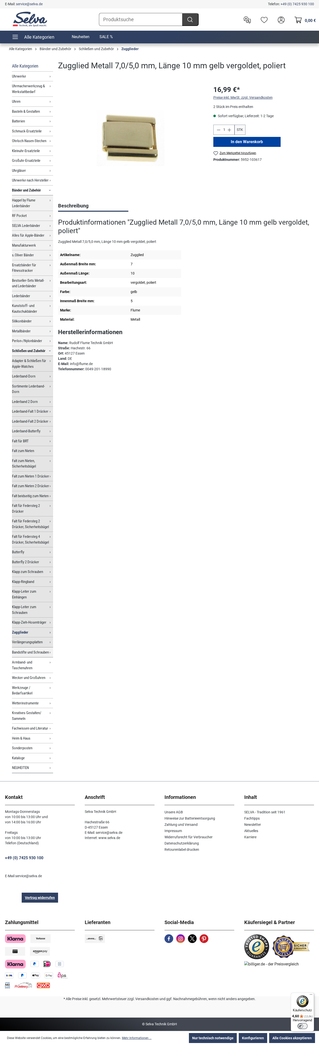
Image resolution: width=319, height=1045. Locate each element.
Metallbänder (21, 331)
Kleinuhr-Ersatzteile (26, 151)
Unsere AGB (173, 812)
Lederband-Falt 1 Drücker (30, 411)
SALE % (106, 36)
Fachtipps (252, 818)
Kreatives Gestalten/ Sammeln (26, 716)
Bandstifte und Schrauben (30, 652)
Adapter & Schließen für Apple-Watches (29, 364)
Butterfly (18, 552)
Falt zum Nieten (23, 451)
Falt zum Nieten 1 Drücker (30, 476)
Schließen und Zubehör (28, 351)
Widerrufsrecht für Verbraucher (188, 837)
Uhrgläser (19, 170)
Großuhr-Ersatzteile (26, 160)
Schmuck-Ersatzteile (27, 131)
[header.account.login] (279, 19)
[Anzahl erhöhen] (229, 130)
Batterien (18, 121)
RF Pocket (19, 215)
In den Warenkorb (247, 141)
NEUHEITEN (20, 767)
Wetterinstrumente (25, 703)
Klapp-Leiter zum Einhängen (24, 594)
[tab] (93, 206)
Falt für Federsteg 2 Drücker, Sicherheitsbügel (30, 524)
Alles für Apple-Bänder (28, 235)
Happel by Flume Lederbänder (23, 203)
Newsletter (252, 825)
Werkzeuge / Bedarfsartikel (22, 690)
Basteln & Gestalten (26, 111)
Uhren (16, 101)
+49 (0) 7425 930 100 (297, 4)
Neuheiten (80, 36)
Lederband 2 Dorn (25, 401)
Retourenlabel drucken (181, 850)
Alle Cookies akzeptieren (292, 1038)
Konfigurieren (253, 1038)
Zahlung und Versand (181, 825)
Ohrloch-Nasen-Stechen (29, 141)
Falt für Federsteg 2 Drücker (26, 508)
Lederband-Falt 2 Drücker (30, 421)
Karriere (250, 837)
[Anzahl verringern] (218, 130)
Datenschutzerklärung (181, 843)
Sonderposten (22, 748)
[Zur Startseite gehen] (30, 19)
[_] (130, 138)
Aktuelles (251, 831)
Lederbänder (21, 296)
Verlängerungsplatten (27, 642)
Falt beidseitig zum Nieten (30, 496)
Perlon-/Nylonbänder (27, 341)
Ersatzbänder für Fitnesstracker (24, 268)
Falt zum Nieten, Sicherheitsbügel (24, 464)
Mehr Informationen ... (137, 1038)
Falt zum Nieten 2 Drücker (30, 486)
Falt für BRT (20, 441)
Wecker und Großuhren (28, 677)
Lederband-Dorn (23, 376)
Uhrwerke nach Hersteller (30, 180)
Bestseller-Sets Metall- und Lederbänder (28, 283)
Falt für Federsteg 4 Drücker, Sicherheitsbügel (30, 539)
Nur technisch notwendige (213, 1038)
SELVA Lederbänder (26, 225)
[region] (130, 138)
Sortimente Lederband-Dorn (28, 389)
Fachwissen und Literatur (30, 728)
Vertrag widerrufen (40, 898)
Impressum (173, 831)
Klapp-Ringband (23, 581)
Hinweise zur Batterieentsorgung (189, 818)
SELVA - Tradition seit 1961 (264, 812)
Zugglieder (20, 632)
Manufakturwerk (24, 245)
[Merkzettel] (262, 19)
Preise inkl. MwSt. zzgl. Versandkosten (243, 97)
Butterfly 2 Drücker (25, 562)
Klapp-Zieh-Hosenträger (29, 622)
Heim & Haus (21, 738)
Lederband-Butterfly (26, 431)
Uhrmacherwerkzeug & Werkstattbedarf (28, 89)
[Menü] (311, 996)
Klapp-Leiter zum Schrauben (24, 610)
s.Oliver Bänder (23, 255)
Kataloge (18, 758)
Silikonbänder (22, 321)
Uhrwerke (19, 76)
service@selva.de (29, 4)
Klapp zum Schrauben (27, 572)
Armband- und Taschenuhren (22, 665)
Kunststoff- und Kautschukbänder (24, 308)
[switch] (303, 1026)
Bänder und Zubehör (26, 190)
